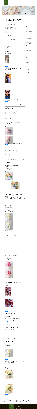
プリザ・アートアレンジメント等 (29, 33)
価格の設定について (16, 401)
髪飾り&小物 (22, 400)
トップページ (10, 3)
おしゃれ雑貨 (31, 400)
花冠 (23, 400)
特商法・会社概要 (28, 3)
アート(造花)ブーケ (16, 400)
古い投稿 (13, 397)
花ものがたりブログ (27, 401)
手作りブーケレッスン (28, 45)
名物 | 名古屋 (27, 55)
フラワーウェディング (13, 3)
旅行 (26, 57)
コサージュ (25, 400)
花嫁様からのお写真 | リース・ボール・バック (29, 38)
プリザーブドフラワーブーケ (12, 400)
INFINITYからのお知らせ (28, 50)
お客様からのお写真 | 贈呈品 (28, 43)
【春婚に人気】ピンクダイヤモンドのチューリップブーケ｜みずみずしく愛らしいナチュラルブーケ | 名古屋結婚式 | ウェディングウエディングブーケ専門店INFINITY (14, 105)
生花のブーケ (27, 26)
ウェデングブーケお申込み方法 (11, 401)
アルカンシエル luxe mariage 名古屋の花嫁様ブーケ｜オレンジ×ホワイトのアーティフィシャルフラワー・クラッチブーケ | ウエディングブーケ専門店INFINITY (29, 62)
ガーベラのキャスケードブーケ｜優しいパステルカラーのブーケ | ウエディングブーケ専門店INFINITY (14, 324)
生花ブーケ (19, 400)
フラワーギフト (16, 3)
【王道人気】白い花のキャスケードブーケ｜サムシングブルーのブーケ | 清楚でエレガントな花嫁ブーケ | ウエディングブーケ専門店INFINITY (14, 195)
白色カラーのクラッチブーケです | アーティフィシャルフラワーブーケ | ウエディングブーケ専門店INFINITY (14, 362)
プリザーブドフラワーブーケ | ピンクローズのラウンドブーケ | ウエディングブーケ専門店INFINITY (14, 69)
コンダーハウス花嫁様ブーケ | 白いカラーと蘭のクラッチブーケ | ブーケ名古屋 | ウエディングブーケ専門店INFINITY (29, 64)
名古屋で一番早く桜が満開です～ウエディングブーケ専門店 (13, 282)
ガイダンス (22, 3)
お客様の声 (25, 3)
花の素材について (19, 3)
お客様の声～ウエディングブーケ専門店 (10, 313)
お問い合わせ (31, 3)
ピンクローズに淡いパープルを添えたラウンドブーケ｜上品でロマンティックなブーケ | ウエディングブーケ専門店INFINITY (14, 235)
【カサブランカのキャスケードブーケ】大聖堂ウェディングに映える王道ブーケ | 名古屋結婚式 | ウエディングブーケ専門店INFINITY (14, 20)
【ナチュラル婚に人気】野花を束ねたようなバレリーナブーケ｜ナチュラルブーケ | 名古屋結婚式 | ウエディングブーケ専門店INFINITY (14, 147)
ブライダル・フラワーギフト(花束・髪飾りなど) (29, 31)
